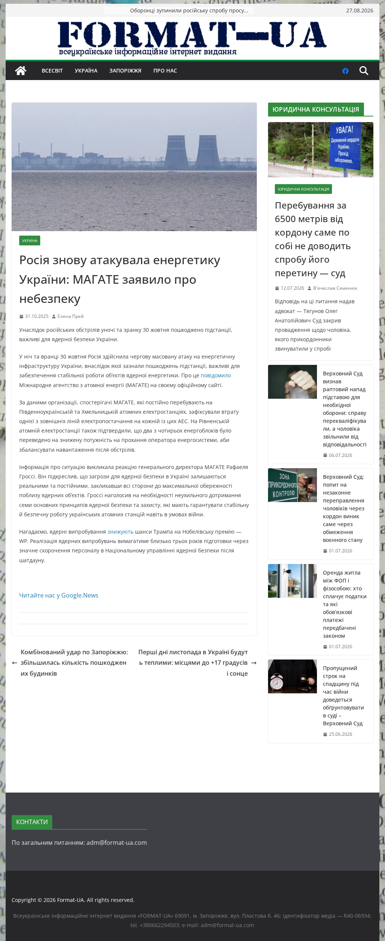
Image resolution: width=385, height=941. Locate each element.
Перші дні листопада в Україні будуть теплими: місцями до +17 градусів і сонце (193, 663)
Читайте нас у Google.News (59, 595)
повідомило (216, 375)
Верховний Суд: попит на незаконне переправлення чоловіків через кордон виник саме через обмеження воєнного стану (343, 508)
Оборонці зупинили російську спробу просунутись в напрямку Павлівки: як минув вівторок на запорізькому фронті (192, 10)
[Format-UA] (21, 71)
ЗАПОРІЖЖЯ (125, 70)
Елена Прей (71, 316)
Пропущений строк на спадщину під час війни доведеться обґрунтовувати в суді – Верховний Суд (343, 695)
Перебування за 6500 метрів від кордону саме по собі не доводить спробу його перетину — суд (313, 239)
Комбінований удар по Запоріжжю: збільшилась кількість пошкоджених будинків (74, 663)
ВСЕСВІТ (52, 70)
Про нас (165, 70)
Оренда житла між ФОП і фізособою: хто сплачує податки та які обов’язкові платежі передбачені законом (345, 604)
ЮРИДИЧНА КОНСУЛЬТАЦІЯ (303, 189)
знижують (120, 531)
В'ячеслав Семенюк (335, 288)
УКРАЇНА (86, 70)
